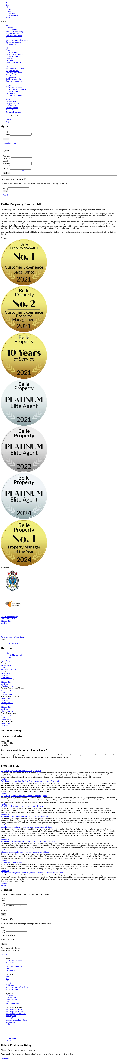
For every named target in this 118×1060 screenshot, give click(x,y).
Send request (5, 761)
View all (4, 885)
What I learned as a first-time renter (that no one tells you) (22, 806)
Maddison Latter (7, 686)
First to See (10, 985)
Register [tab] (9, 122)
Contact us (9, 968)
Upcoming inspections (14, 36)
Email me (4, 667)
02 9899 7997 (6, 621)
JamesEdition (10, 1022)
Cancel (5, 195)
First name (6, 156)
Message (4, 910)
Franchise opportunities (14, 966)
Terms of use (10, 1040)
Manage (8, 9)
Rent (7, 5)
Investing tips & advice (14, 95)
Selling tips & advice (13, 63)
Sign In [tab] (8, 120)
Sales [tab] (7, 653)
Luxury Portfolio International (16, 1020)
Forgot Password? (9, 143)
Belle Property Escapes (14, 1009)
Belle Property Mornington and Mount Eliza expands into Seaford (25, 816)
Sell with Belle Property (14, 54)
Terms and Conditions (22, 171)
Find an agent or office (14, 87)
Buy (7, 3)
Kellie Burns (5, 661)
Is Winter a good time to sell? (11, 862)
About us (9, 17)
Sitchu (8, 1024)
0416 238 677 (6, 665)
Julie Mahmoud (6, 694)
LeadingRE (10, 1018)
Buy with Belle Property (14, 32)
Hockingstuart (11, 1016)
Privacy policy (11, 1038)
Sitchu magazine (12, 999)
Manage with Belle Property (16, 89)
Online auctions (11, 38)
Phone (3, 901)
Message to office (7, 940)
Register (4, 954)
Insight (8, 1001)
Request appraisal (12, 13)
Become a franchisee (13, 112)
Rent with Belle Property (15, 69)
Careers (8, 964)
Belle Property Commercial (15, 1012)
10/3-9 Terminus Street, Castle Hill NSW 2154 (9, 618)
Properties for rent (12, 71)
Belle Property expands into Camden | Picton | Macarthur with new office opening (30, 781)
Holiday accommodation (14, 79)
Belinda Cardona (7, 703)
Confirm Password (9, 166)
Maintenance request (13, 643)
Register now (6, 1058)
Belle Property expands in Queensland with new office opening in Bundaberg (29, 841)
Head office (10, 962)
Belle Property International (16, 1014)
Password (6, 134)
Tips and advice (11, 106)
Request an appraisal (13, 56)
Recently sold (10, 58)
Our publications (12, 108)
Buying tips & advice (13, 42)
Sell (7, 7)
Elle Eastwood (6, 678)
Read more (5, 779)
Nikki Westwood (7, 711)
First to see (9, 11)
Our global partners (13, 104)
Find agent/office (12, 15)
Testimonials (10, 60)
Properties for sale (12, 34)
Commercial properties (14, 81)
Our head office (11, 101)
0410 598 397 (6, 674)
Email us (4, 623)
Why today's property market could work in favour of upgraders (24, 796)
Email (5, 132)
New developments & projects (17, 40)
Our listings (20, 637)
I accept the (18, 171)
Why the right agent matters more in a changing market (21, 771)
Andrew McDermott (8, 669)
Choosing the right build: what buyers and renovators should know (25, 852)
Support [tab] (8, 657)
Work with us (10, 110)
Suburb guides (11, 44)
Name (3, 898)
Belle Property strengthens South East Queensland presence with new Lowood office (32, 873)
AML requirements (12, 1003)
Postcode (6, 168)
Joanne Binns (6, 719)
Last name (6, 159)
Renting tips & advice (13, 75)
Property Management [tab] (14, 655)
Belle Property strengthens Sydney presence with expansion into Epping (27, 827)
